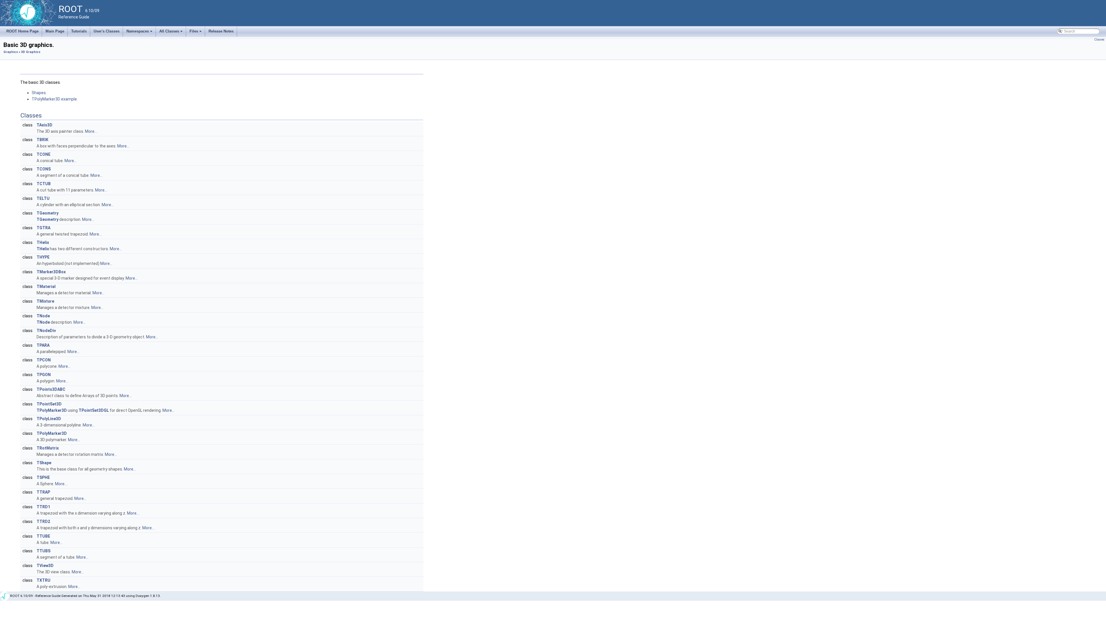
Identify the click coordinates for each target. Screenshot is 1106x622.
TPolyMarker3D (52, 410)
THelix (43, 242)
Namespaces (139, 33)
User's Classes (107, 31)
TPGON (44, 374)
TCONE (43, 154)
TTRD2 (43, 521)
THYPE (43, 257)
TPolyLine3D (49, 418)
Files (196, 33)
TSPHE (43, 477)
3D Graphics (30, 52)
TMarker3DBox (51, 272)
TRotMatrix (48, 448)
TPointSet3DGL (94, 410)
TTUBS (43, 551)
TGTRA (43, 227)
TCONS (44, 169)
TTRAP (43, 492)
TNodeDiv (46, 330)
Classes (1099, 39)
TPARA (43, 345)
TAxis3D (44, 125)
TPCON (44, 360)
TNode (43, 316)
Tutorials (79, 31)
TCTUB (44, 183)
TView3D (45, 565)
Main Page (55, 31)
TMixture (45, 301)
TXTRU (43, 580)
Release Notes (221, 31)
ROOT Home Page (22, 31)
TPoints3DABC (51, 389)
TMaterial (46, 286)
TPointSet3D (49, 404)
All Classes (171, 33)
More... (91, 131)
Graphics (10, 52)
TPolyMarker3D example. (55, 99)
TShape (44, 462)
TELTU (43, 198)
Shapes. (39, 92)
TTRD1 (43, 507)
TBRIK (42, 139)
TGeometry (47, 213)
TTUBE (43, 536)
